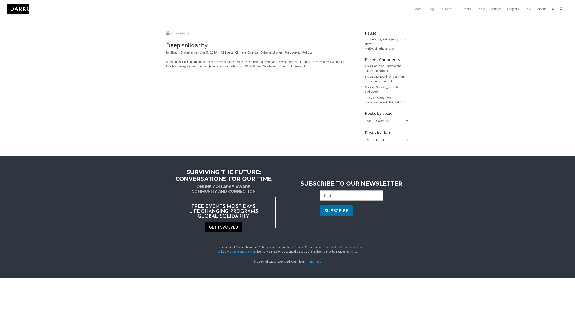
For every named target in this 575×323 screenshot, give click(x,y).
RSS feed (315, 262)
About (541, 9)
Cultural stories (271, 52)
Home (417, 9)
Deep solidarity (187, 45)
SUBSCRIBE (336, 210)
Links (528, 9)
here (353, 251)
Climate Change (247, 52)
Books (481, 9)
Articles (496, 9)
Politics (307, 52)
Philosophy (292, 52)
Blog (430, 9)
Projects (513, 9)
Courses (445, 9)
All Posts (227, 52)
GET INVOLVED (223, 227)
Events (466, 9)
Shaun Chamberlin (183, 52)
